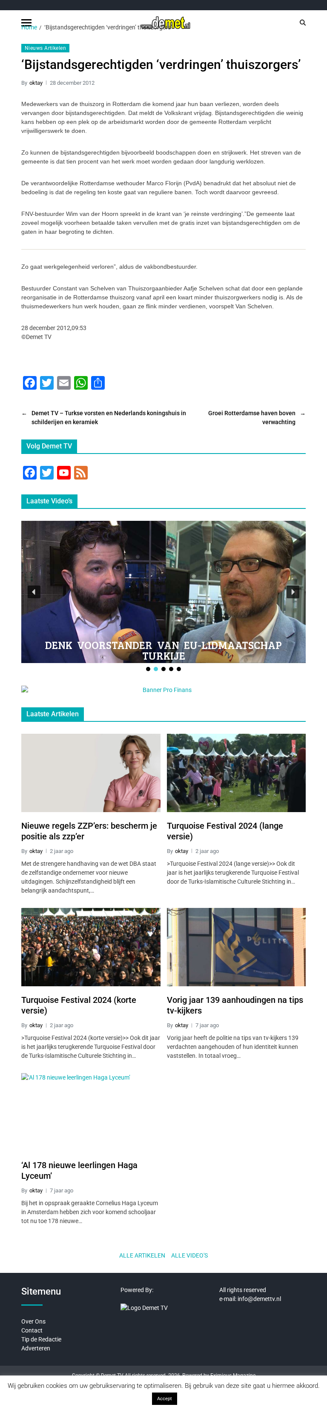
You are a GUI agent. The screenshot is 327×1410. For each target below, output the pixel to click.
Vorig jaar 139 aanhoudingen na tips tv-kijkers (235, 1005)
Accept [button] (164, 1398)
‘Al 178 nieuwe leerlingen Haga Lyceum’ (79, 1170)
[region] (163, 597)
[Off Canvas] (26, 22)
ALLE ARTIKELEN (142, 1255)
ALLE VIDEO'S (189, 1255)
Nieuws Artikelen (45, 48)
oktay (36, 83)
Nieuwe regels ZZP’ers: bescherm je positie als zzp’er (89, 831)
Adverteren (35, 1348)
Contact (32, 1330)
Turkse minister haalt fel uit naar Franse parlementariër (164, 650)
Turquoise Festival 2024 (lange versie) (225, 831)
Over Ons (33, 1321)
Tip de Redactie (41, 1339)
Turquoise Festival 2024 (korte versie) (78, 1005)
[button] (34, 592)
